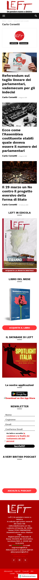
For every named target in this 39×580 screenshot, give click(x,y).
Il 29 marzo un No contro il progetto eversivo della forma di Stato (17, 193)
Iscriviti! (19, 446)
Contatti (12, 573)
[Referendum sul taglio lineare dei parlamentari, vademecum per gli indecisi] (19, 62)
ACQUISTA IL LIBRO (19, 327)
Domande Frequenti (23, 573)
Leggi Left (17, 571)
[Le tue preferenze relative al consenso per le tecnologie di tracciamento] (27, 576)
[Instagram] (19, 560)
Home (4, 21)
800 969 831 (17, 545)
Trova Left (25, 571)
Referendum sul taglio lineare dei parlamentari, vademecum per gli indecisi (18, 84)
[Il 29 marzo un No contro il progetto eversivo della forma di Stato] (19, 172)
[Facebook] (14, 560)
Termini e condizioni (19, 554)
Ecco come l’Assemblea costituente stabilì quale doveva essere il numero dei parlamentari (19, 140)
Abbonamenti (8, 571)
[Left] (19, 6)
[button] (3, 16)
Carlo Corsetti (9, 97)
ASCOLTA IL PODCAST (19, 490)
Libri (32, 571)
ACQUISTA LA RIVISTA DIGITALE (19, 270)
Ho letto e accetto (17, 437)
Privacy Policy (19, 556)
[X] (25, 560)
